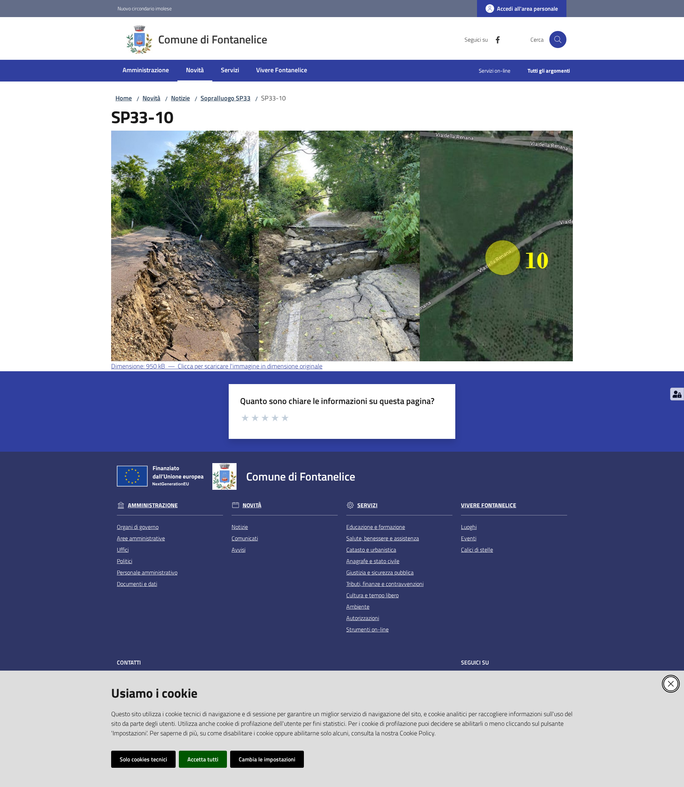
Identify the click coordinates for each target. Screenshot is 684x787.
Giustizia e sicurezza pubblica (380, 572)
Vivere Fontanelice (488, 505)
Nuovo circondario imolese (145, 8)
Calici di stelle (477, 549)
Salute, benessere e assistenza (382, 538)
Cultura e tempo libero (372, 595)
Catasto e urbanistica (371, 549)
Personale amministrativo (147, 572)
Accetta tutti (202, 759)
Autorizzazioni (362, 618)
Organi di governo (138, 527)
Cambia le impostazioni (267, 759)
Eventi (468, 538)
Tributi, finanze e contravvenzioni (385, 583)
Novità (151, 98)
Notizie (180, 98)
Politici (124, 561)
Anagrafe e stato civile (372, 561)
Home (123, 98)
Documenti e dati (137, 583)
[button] (557, 39)
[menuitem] (145, 71)
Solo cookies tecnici (143, 759)
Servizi (367, 505)
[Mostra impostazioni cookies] (677, 394)
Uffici (123, 549)
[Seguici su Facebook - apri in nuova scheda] (495, 39)
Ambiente (357, 606)
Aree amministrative (141, 538)
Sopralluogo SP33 (225, 98)
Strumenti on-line (367, 629)
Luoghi (469, 527)
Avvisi (238, 549)
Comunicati (245, 538)
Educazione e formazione (375, 527)
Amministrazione (153, 505)
